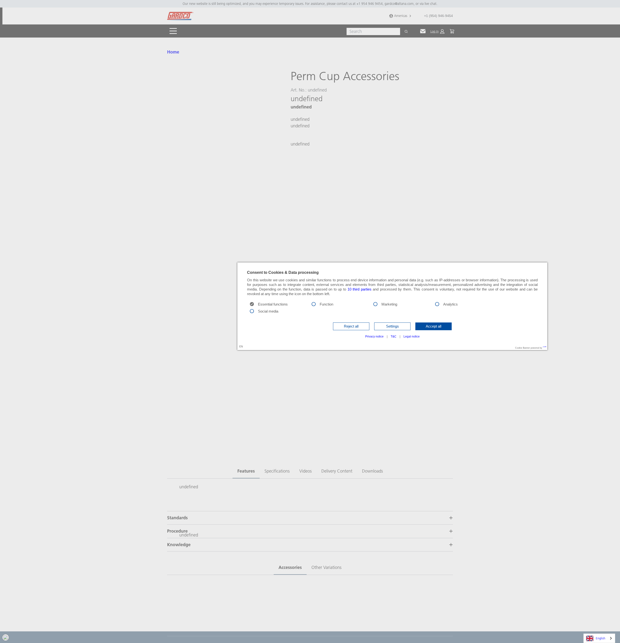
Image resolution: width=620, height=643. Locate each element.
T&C (393, 336)
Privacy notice (374, 336)
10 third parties (360, 289)
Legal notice (411, 336)
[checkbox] (313, 304)
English (600, 638)
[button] (351, 326)
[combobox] (599, 638)
